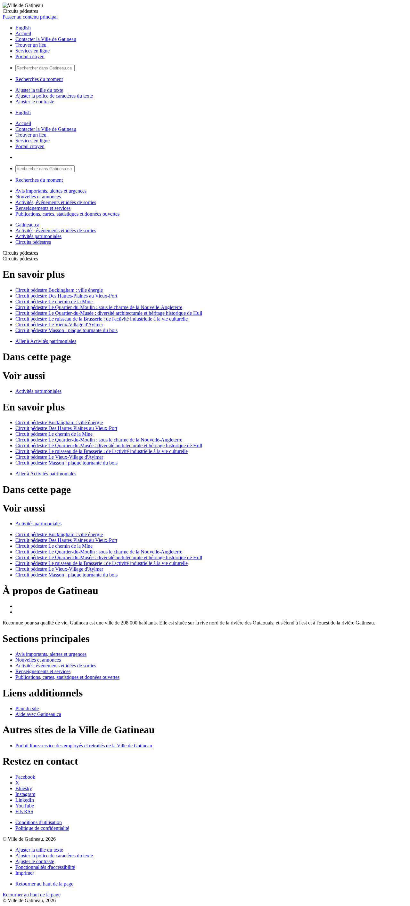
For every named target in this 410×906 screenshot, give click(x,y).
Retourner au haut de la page (44, 883)
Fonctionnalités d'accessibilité (45, 867)
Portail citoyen (30, 56)
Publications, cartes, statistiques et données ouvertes (67, 214)
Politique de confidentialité (42, 828)
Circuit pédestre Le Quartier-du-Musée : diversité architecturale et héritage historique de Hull (108, 313)
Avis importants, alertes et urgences (50, 191)
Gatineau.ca (27, 224)
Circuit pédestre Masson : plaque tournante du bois (66, 330)
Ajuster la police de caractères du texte (54, 96)
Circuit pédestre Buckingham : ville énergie (59, 290)
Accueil (23, 33)
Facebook (25, 777)
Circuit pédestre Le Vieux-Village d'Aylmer (59, 324)
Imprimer (24, 873)
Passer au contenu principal (30, 17)
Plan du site (27, 708)
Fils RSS (24, 811)
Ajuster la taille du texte (39, 90)
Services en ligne (32, 50)
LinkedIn (24, 800)
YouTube (24, 805)
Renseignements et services (42, 208)
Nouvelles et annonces (38, 196)
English (23, 27)
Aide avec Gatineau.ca (38, 714)
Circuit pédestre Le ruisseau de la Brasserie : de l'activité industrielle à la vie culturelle (101, 319)
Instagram (25, 794)
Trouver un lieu (30, 45)
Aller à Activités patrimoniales (45, 341)
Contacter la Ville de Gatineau (45, 39)
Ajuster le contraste (34, 101)
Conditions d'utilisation (38, 822)
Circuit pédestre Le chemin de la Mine (54, 301)
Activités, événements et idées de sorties (55, 202)
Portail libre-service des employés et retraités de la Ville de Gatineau (83, 745)
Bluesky (23, 788)
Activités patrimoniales (38, 236)
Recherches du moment (39, 79)
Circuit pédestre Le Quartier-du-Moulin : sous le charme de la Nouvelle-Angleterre (98, 307)
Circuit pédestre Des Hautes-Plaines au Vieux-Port (66, 295)
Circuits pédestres (33, 242)
